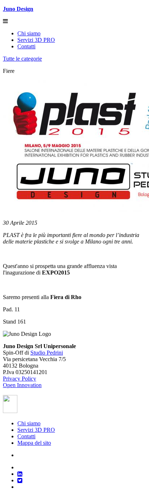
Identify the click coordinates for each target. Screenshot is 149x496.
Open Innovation (22, 385)
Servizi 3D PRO (36, 40)
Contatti (26, 46)
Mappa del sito (34, 443)
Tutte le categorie (22, 59)
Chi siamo (29, 33)
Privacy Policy (19, 379)
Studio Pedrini (46, 353)
